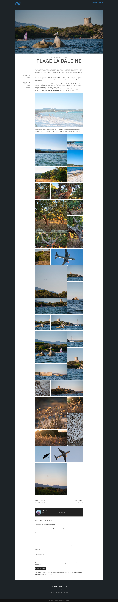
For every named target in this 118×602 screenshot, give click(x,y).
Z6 (29, 88)
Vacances (27, 87)
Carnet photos (59, 587)
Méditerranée (26, 83)
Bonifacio (58, 77)
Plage (28, 85)
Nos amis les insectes (41, 502)
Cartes (101, 2)
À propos (94, 2)
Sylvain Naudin (44, 513)
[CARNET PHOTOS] (18, 6)
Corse (65, 57)
